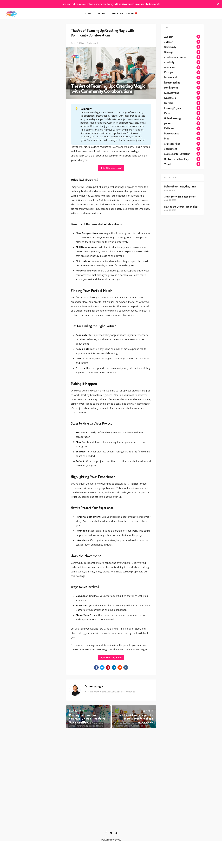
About (101, 13)
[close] (218, 3)
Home (88, 13)
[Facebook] (106, 832)
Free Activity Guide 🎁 (124, 13)
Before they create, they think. (180, 186)
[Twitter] (111, 832)
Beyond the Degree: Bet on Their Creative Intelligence (192, 206)
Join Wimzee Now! (111, 168)
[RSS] (116, 832)
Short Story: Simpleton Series (180, 196)
